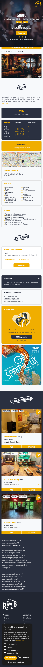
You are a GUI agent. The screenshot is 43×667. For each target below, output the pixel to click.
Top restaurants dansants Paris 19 (13, 301)
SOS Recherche (21, 337)
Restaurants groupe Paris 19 (11, 299)
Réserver (21, 265)
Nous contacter (27, 621)
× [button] (29, 625)
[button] (4, 66)
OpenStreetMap (31, 166)
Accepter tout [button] (10, 658)
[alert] (17, 644)
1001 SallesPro (6, 621)
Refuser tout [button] (24, 658)
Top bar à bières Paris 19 (10, 296)
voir (11, 446)
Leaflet (23, 166)
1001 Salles (6, 618)
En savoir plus (20, 640)
